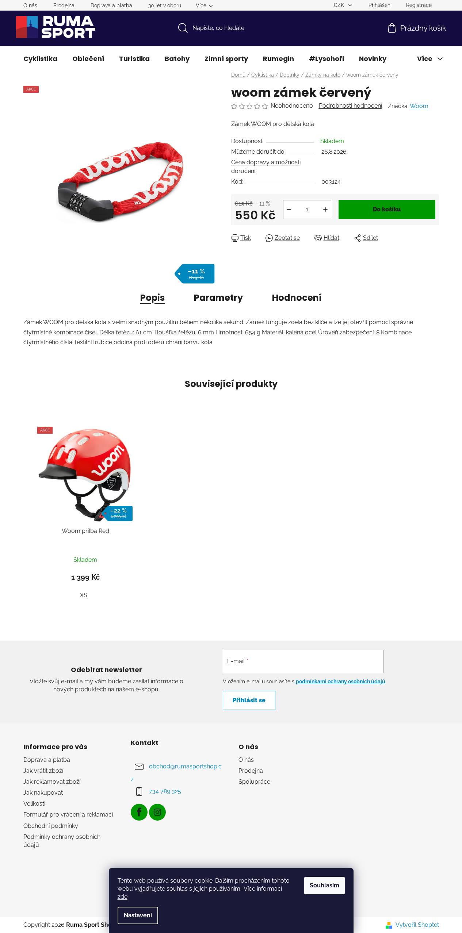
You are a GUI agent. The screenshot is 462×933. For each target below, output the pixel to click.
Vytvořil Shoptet (417, 924)
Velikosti (34, 803)
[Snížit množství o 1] (288, 209)
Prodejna (64, 5)
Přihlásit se (249, 700)
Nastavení (138, 915)
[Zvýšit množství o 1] (325, 209)
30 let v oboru (164, 5)
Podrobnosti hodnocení (350, 105)
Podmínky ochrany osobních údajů (61, 840)
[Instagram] (157, 812)
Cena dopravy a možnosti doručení (266, 166)
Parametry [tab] (218, 298)
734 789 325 (165, 791)
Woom (419, 106)
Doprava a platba (111, 5)
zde (122, 896)
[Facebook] (139, 812)
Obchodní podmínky (50, 825)
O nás (30, 5)
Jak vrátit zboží (43, 770)
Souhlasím (324, 885)
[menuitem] (40, 58)
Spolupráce (254, 781)
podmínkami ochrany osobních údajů (340, 681)
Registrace (419, 5)
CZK (339, 5)
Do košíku (387, 209)
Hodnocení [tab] (297, 298)
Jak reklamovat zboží (51, 781)
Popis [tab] (152, 298)
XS (83, 595)
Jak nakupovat (43, 792)
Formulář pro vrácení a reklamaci (68, 814)
